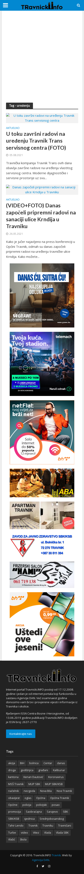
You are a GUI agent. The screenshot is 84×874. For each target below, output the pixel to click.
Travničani (64, 825)
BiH (22, 763)
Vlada (47, 832)
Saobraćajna (34, 811)
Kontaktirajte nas (20, 734)
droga (12, 770)
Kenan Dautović (33, 777)
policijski (41, 805)
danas (61, 763)
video (24, 832)
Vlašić (11, 839)
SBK (65, 811)
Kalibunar (59, 770)
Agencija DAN (40, 860)
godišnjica (27, 770)
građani (43, 770)
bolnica (34, 763)
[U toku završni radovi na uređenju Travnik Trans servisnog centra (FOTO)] (42, 117)
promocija (14, 811)
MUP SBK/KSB (54, 784)
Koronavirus (56, 777)
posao (56, 805)
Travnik (32, 825)
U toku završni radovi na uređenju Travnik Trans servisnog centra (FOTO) (36, 140)
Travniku (47, 825)
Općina (40, 798)
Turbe (12, 832)
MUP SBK (34, 784)
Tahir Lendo (15, 825)
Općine (12, 805)
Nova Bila (46, 791)
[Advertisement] (42, 56)
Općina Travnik (59, 798)
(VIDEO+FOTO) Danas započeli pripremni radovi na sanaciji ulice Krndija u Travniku (41, 215)
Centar (48, 763)
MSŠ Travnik (15, 784)
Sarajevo (52, 811)
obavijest (14, 798)
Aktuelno (13, 128)
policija (26, 805)
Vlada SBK (62, 832)
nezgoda (29, 791)
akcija (11, 763)
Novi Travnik (64, 791)
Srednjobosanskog (52, 819)
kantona (13, 777)
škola (23, 839)
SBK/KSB (13, 819)
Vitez (36, 832)
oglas (28, 798)
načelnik (13, 791)
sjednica (29, 819)
